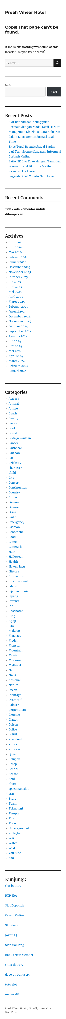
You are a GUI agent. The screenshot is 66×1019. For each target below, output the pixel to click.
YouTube (15, 853)
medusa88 (12, 994)
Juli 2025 (15, 282)
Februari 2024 (18, 366)
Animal (14, 403)
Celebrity (15, 463)
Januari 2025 (17, 311)
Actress (14, 398)
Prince (13, 744)
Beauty (13, 418)
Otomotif (15, 700)
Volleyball (15, 833)
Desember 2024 (19, 316)
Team (13, 803)
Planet (13, 719)
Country (14, 492)
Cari (8, 84)
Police (13, 729)
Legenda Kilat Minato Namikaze (31, 176)
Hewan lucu (17, 566)
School (13, 769)
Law (11, 625)
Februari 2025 (18, 306)
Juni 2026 (15, 247)
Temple (14, 813)
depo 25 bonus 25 (17, 974)
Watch (13, 843)
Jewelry (14, 601)
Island (13, 586)
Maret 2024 (17, 361)
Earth (12, 517)
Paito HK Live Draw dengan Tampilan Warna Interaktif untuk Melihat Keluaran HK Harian (35, 166)
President (15, 739)
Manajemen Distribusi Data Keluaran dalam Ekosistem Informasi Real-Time (34, 136)
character (15, 467)
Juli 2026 (15, 242)
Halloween (16, 556)
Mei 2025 (15, 291)
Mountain (16, 650)
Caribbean (16, 448)
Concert (14, 482)
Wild (12, 848)
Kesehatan (16, 611)
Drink (13, 512)
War (11, 838)
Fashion (14, 527)
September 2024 (20, 331)
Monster (15, 645)
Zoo (11, 858)
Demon (14, 502)
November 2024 (20, 321)
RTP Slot (11, 895)
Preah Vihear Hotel (25, 12)
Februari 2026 (18, 257)
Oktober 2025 (18, 277)
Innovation (16, 576)
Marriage (15, 635)
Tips (12, 818)
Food (12, 537)
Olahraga (15, 695)
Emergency (16, 522)
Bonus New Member (19, 955)
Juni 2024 (15, 346)
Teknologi (16, 808)
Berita (13, 423)
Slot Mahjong (14, 945)
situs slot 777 (14, 964)
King (12, 616)
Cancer (13, 443)
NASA (13, 675)
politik (13, 734)
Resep (13, 764)
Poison (13, 724)
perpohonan (17, 709)
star (11, 793)
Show (12, 784)
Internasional (18, 581)
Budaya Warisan (20, 438)
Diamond (15, 507)
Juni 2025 (15, 287)
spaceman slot (19, 788)
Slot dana (11, 925)
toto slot (11, 984)
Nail (11, 670)
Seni (12, 779)
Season (14, 774)
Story (12, 798)
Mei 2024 (15, 351)
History (14, 571)
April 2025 (16, 296)
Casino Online (14, 915)
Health (13, 561)
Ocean (13, 690)
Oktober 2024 (18, 326)
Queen (13, 754)
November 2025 (20, 272)
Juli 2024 (15, 341)
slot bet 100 (13, 885)
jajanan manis (18, 591)
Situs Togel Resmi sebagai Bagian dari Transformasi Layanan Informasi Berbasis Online (35, 151)
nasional (15, 680)
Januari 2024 (17, 370)
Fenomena (16, 532)
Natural (14, 685)
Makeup (14, 630)
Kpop (12, 621)
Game (13, 542)
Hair (12, 551)
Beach (13, 413)
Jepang (13, 596)
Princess (14, 749)
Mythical (15, 665)
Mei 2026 (15, 252)
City (11, 477)
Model (13, 640)
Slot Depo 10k (14, 905)
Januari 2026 (18, 262)
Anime (13, 408)
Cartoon (14, 453)
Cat (11, 458)
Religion (14, 759)
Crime (13, 497)
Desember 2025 (19, 267)
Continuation (18, 487)
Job (11, 606)
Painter (14, 704)
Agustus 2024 (18, 336)
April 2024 (16, 356)
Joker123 (11, 935)
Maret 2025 (17, 301)
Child (12, 472)
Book (12, 428)
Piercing (14, 714)
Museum (15, 660)
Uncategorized (19, 828)
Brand (13, 433)
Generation (16, 546)
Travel (13, 823)
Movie (13, 655)
